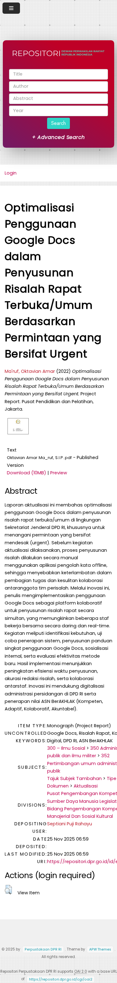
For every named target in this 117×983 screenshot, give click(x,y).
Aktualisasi (86, 786)
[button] (8, 889)
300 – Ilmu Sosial (66, 748)
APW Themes (100, 949)
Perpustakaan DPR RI (43, 949)
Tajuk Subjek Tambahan (74, 778)
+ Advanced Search (58, 137)
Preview (58, 473)
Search (58, 123)
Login (11, 173)
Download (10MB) (26, 473)
